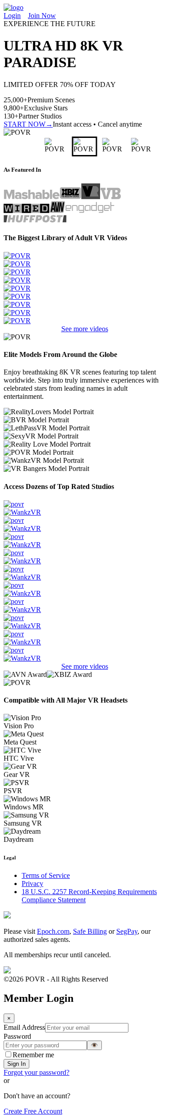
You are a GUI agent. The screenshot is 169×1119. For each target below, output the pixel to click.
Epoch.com (53, 931)
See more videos (84, 329)
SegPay (126, 931)
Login (12, 15)
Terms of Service (46, 875)
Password (17, 1036)
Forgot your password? (36, 1072)
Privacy (32, 883)
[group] (29, 146)
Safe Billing (90, 931)
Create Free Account (33, 1111)
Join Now (42, 15)
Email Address (24, 1027)
